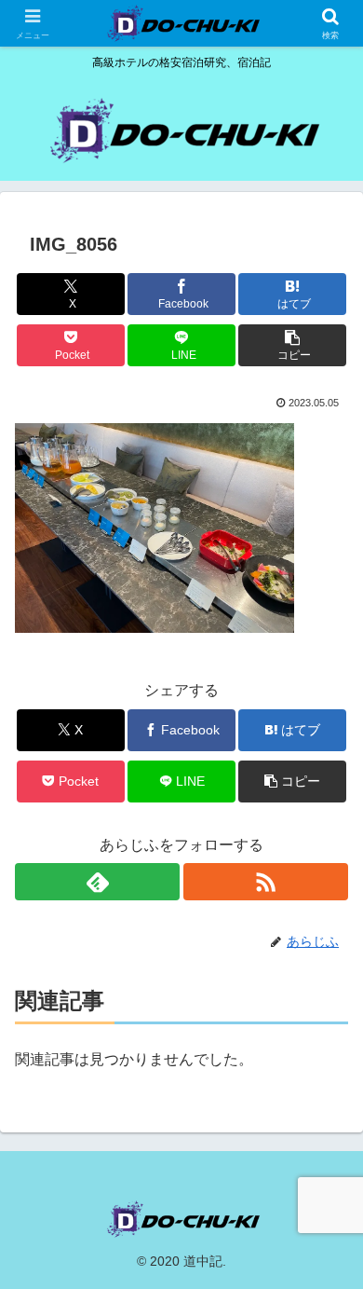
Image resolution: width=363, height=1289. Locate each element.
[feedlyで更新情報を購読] (97, 881)
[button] (292, 345)
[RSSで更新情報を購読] (265, 881)
